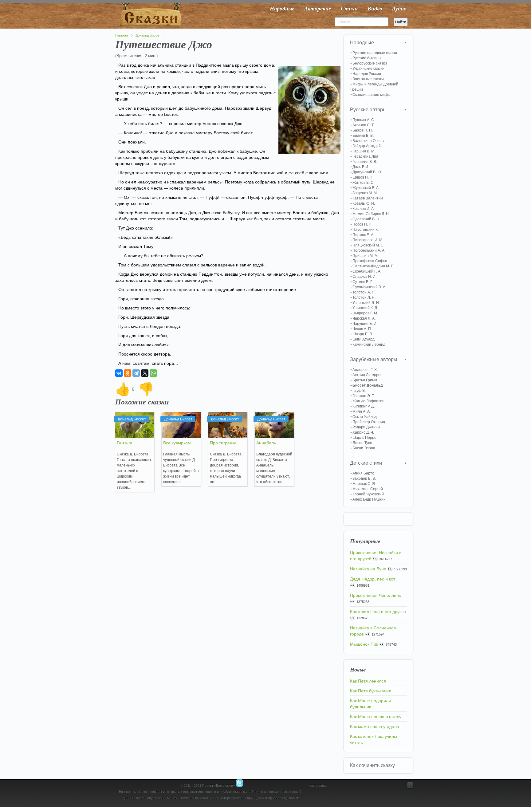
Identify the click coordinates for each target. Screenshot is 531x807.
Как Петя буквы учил (370, 690)
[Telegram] (136, 373)
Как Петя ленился (368, 681)
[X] (144, 373)
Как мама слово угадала (374, 726)
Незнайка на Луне (368, 568)
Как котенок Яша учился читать (374, 739)
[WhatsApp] (153, 373)
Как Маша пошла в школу (375, 716)
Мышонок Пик (364, 644)
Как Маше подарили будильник (370, 703)
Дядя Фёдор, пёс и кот (372, 579)
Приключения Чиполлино (375, 595)
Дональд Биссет (148, 35)
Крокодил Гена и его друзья (378, 611)
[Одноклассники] (127, 373)
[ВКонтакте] (119, 373)
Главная (121, 35)
